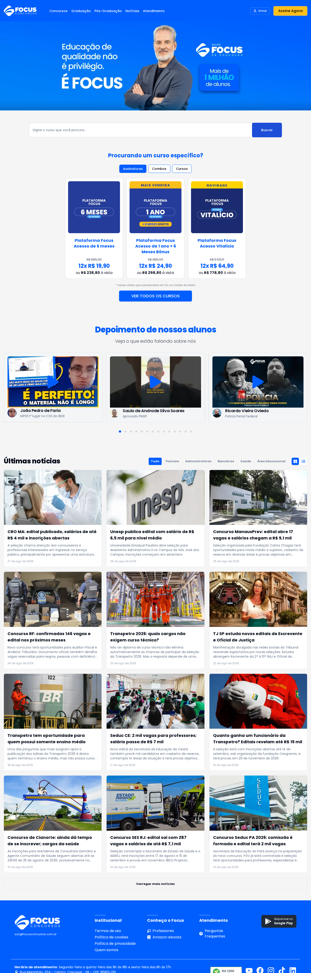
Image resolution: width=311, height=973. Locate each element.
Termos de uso (108, 930)
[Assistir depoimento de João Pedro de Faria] (53, 381)
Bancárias (226, 461)
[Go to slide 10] (169, 431)
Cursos (182, 168)
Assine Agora (290, 10)
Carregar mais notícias (155, 884)
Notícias (132, 11)
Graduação (81, 11)
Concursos (58, 11)
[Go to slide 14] (191, 431)
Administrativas (198, 461)
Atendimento (154, 11)
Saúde (245, 461)
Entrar (263, 11)
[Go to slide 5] (142, 431)
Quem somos (106, 950)
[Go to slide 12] (180, 431)
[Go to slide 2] (125, 431)
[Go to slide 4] (136, 431)
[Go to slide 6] (147, 431)
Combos (159, 168)
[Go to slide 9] (164, 431)
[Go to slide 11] (174, 431)
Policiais (172, 461)
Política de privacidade (115, 943)
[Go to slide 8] (158, 431)
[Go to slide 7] (153, 431)
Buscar (267, 130)
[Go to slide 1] (120, 431)
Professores (163, 930)
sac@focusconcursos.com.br (35, 934)
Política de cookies (111, 937)
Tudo (155, 461)
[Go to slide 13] (185, 431)
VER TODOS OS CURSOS (155, 296)
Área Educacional (271, 461)
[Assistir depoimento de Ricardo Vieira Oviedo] (258, 381)
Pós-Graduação (108, 11)
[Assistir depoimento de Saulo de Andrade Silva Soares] (155, 381)
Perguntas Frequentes (215, 933)
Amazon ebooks (167, 937)
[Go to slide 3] (131, 431)
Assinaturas (133, 168)
